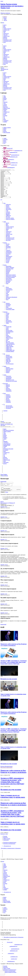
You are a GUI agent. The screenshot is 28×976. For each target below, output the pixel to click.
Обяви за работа (7, 127)
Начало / (5, 16)
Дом (4, 32)
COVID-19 (5, 120)
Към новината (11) (5, 502)
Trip (4, 118)
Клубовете (5, 450)
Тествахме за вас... (7, 41)
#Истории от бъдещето (8, 430)
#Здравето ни (6, 111)
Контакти (5, 837)
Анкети (5, 104)
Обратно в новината (5, 13)
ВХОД (2, 501)
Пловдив (5, 139)
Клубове (5, 115)
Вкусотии (5, 107)
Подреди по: (3, 504)
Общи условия (6, 838)
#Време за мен (6, 108)
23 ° (1, 199)
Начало (5, 17)
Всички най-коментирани (7, 766)
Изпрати (2, 492)
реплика (2, 506)
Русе (4, 143)
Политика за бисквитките (9, 843)
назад (2, 1)
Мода (4, 27)
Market (4, 128)
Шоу (4, 26)
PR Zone (5, 38)
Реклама (5, 836)
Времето (5, 109)
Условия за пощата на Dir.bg (9, 972)
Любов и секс (6, 36)
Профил (5, 474)
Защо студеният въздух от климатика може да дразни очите (13, 796)
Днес (4, 432)
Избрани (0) (12, 502)
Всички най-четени (5, 698)
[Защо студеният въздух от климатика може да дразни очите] (9, 690)
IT (3, 440)
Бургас (4, 142)
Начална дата (4, 424)
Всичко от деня (4, 833)
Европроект (6, 839)
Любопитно (6, 33)
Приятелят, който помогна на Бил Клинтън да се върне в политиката (14, 644)
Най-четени (3, 767)
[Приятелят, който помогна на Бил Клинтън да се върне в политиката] (9, 640)
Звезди (5, 20)
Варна (4, 140)
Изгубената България (8, 448)
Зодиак (5, 113)
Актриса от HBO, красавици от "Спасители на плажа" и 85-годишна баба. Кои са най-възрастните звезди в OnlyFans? (14, 662)
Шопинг (5, 37)
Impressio (5, 441)
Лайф (5, 19)
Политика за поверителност (9, 842)
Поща (4, 130)
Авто (4, 103)
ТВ (4, 116)
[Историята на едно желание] (9, 675)
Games (4, 110)
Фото (4, 42)
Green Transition (6, 443)
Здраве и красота (7, 28)
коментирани (7, 630)
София (4, 138)
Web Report (5, 462)
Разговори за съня (7, 39)
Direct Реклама (6, 132)
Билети (5, 131)
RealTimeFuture (6, 445)
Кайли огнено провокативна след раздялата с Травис (12, 6)
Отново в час (6, 29)
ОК (1, 425)
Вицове (5, 105)
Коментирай (3, 481)
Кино (4, 114)
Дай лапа (5, 34)
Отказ (3, 425)
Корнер (5, 435)
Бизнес (4, 436)
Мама (4, 31)
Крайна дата (10, 424)
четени (2, 630)
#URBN (5, 121)
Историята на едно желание (9, 679)
